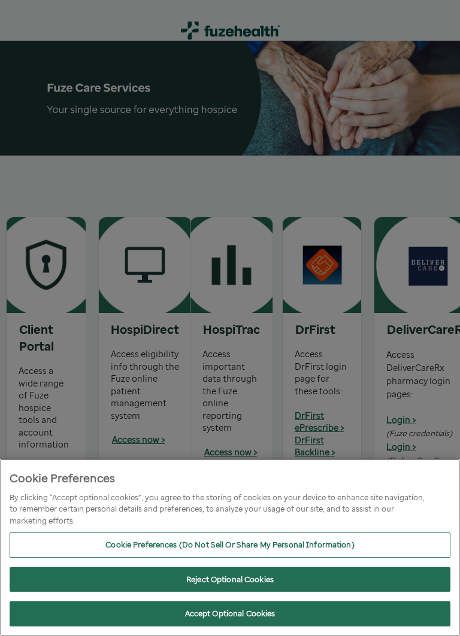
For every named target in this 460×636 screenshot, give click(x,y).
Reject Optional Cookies (230, 579)
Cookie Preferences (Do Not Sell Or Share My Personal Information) (229, 544)
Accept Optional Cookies (230, 613)
